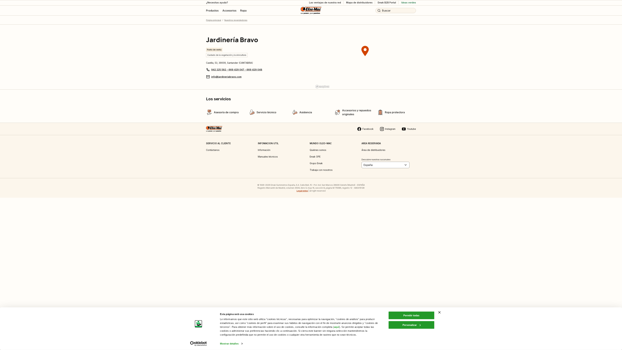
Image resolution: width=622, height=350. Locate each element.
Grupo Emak (316, 163)
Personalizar (410, 324)
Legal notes (302, 191)
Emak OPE (315, 156)
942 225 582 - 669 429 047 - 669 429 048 (236, 69)
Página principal (213, 20)
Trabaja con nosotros (321, 170)
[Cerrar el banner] (439, 312)
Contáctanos (212, 150)
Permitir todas (411, 315)
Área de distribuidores (373, 150)
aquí (336, 327)
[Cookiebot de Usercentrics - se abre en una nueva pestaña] (198, 343)
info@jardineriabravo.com (226, 76)
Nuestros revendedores (235, 20)
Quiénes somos (318, 150)
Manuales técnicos (268, 156)
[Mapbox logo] (322, 86)
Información (264, 150)
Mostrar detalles (229, 343)
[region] (365, 57)
